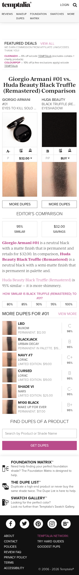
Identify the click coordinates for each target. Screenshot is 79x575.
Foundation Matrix (38, 16)
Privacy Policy (15, 557)
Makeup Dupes (21, 16)
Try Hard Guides (50, 541)
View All (47, 43)
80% (10, 304)
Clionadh (11, 56)
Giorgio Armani (30, 78)
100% (68, 304)
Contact (11, 541)
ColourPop (12, 62)
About (9, 536)
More (71, 14)
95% (53, 304)
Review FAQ (12, 552)
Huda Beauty (20, 84)
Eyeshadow (52, 108)
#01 (57, 78)
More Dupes (20, 204)
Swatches (57, 14)
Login (64, 5)
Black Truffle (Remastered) (39, 87)
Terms (9, 563)
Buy (64, 158)
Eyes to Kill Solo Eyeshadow (28, 108)
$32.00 (24, 158)
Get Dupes (39, 445)
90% (39, 304)
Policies (10, 547)
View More (67, 314)
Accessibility (14, 568)
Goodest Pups (48, 547)
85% (24, 304)
